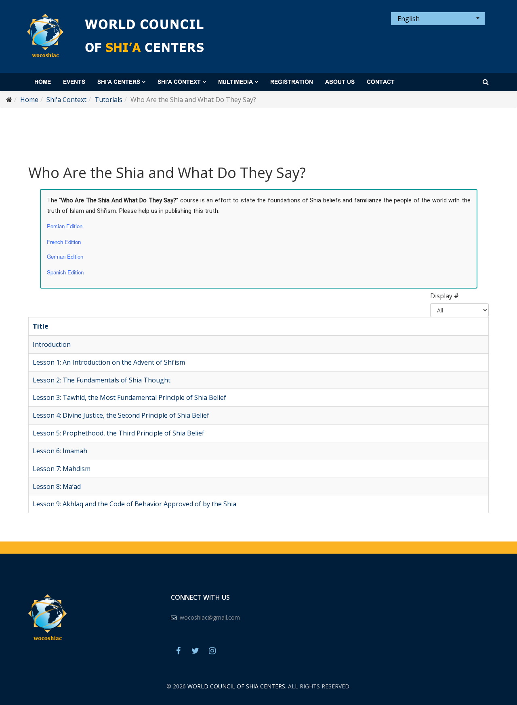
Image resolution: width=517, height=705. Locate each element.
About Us (340, 82)
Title (40, 326)
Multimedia (235, 82)
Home (42, 82)
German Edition (65, 256)
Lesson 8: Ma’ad (57, 486)
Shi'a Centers (118, 82)
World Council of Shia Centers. (236, 686)
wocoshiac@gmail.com (210, 617)
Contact (381, 82)
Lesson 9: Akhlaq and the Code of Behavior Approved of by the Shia (134, 503)
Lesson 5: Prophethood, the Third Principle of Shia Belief (118, 433)
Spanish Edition (65, 272)
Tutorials (108, 99)
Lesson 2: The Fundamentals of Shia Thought (101, 380)
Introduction (52, 344)
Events (74, 82)
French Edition (64, 242)
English (408, 18)
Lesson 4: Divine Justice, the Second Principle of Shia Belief (121, 415)
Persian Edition (64, 226)
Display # (444, 295)
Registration (291, 82)
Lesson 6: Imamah (60, 450)
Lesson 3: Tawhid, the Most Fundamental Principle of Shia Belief (129, 397)
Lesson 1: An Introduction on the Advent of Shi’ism (109, 362)
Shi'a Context (179, 82)
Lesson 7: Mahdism (61, 468)
